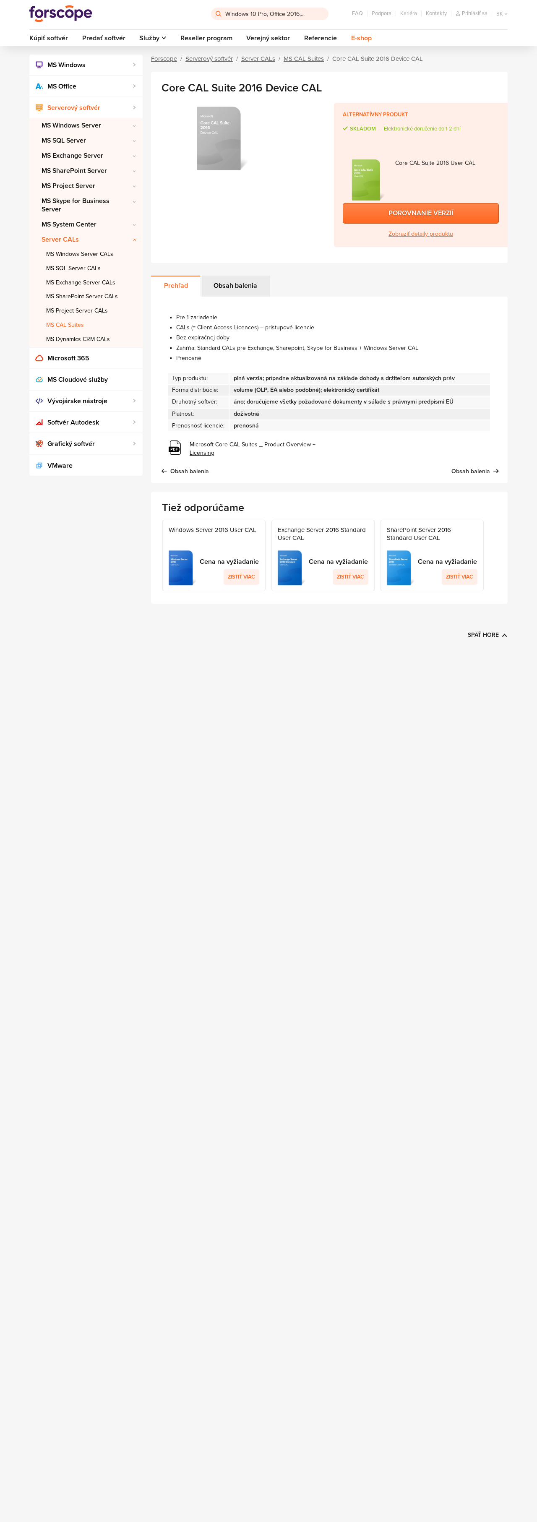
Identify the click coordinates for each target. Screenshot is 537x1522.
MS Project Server (68, 186)
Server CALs (60, 239)
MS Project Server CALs (77, 310)
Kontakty (436, 13)
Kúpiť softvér (48, 38)
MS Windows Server (71, 125)
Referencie (320, 38)
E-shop (361, 38)
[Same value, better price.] (60, 14)
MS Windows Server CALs (79, 254)
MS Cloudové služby (77, 379)
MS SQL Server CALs (73, 268)
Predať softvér (103, 38)
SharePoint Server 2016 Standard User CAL (419, 534)
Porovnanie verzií (420, 213)
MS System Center (69, 224)
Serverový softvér (73, 108)
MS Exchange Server (72, 155)
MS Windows (66, 65)
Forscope (164, 59)
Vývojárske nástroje (77, 401)
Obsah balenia (235, 285)
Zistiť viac (241, 576)
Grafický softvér (71, 444)
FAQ (357, 13)
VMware (60, 465)
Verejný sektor (268, 38)
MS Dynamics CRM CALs (78, 339)
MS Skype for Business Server (75, 205)
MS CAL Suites (65, 324)
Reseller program (206, 38)
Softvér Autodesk (73, 422)
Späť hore (483, 635)
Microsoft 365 (68, 358)
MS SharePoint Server (74, 171)
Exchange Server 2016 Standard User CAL (322, 534)
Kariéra (408, 13)
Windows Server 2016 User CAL (212, 530)
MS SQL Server (64, 140)
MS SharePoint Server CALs (82, 296)
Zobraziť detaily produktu (420, 233)
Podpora (381, 13)
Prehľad (176, 285)
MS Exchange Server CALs (80, 282)
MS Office (61, 86)
